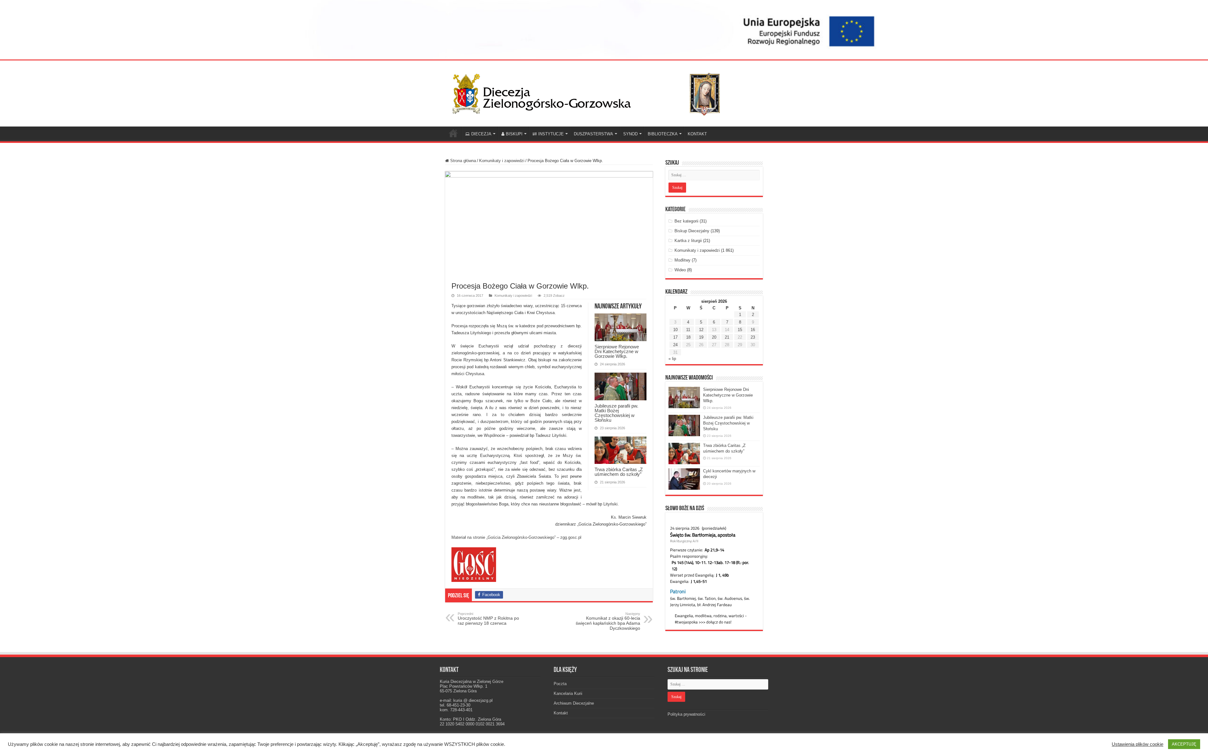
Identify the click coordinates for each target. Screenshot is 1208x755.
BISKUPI (514, 134)
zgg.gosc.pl (570, 537)
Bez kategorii (686, 221)
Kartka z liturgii (688, 240)
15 (740, 329)
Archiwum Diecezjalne (574, 703)
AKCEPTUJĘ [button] (1184, 744)
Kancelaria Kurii (568, 693)
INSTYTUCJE (551, 134)
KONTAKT (697, 134)
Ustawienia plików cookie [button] (1137, 744)
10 (675, 329)
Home (453, 133)
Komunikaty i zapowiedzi (501, 160)
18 (688, 337)
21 (727, 337)
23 (753, 337)
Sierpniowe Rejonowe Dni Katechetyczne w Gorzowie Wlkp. (617, 351)
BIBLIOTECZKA (663, 134)
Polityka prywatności (686, 714)
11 (688, 329)
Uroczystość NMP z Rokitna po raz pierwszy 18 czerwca (488, 619)
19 (701, 337)
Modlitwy (682, 260)
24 (675, 344)
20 (714, 337)
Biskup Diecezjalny (691, 230)
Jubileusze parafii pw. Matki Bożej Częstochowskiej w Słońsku (616, 413)
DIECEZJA (481, 134)
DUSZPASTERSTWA (593, 134)
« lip (672, 358)
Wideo (680, 270)
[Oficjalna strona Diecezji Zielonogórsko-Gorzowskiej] (591, 92)
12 (701, 329)
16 (753, 329)
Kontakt (561, 713)
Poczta (560, 683)
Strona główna (462, 160)
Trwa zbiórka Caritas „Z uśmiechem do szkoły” (619, 472)
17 (675, 337)
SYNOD (630, 134)
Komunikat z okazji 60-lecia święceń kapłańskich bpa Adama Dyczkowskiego (608, 621)
